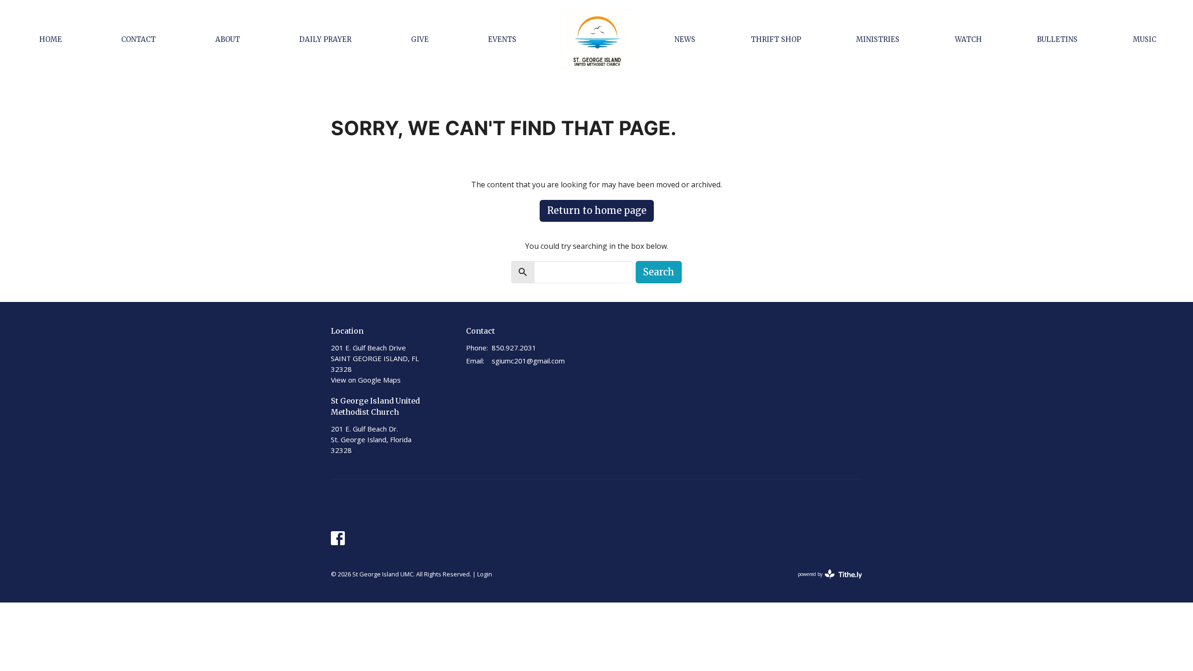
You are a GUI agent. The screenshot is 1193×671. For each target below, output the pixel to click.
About (227, 39)
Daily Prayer (325, 39)
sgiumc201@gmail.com (528, 360)
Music (1144, 39)
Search (658, 272)
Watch (968, 39)
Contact (138, 39)
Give (420, 39)
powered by (825, 582)
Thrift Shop (776, 39)
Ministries (877, 39)
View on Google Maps (366, 379)
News (684, 39)
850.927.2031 (514, 347)
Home (50, 39)
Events (502, 39)
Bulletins (1057, 39)
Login (484, 574)
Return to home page (596, 210)
